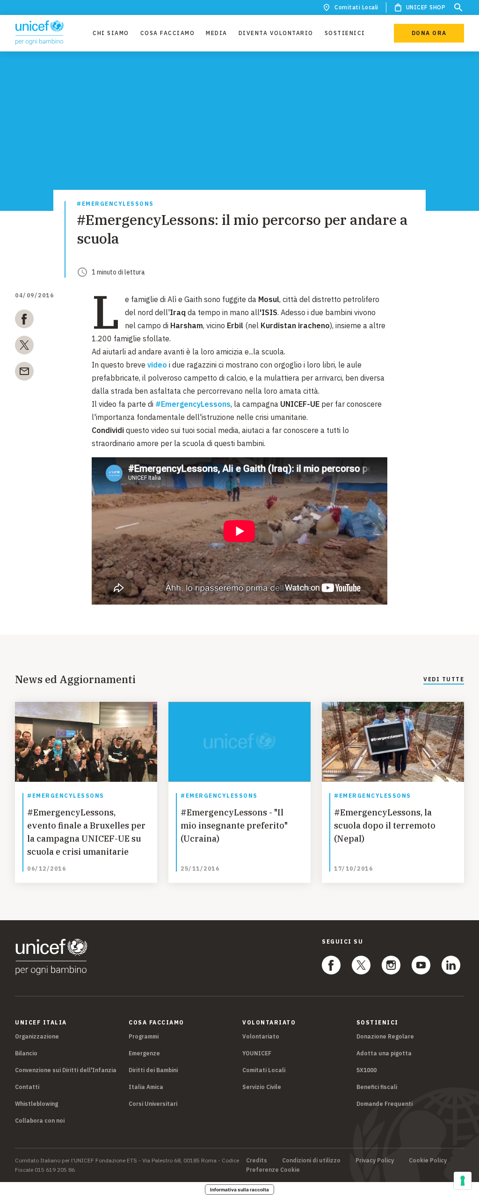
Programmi (144, 1036)
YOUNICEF (256, 1053)
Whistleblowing (36, 1103)
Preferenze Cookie (273, 1170)
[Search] (458, 7)
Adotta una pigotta (384, 1053)
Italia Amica (146, 1086)
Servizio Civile (261, 1086)
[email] (24, 373)
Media (216, 32)
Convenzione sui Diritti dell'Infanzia (65, 1070)
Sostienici (345, 32)
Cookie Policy (428, 1160)
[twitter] (24, 347)
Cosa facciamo (167, 32)
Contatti (27, 1086)
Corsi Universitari (153, 1103)
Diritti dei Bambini (153, 1070)
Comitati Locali (356, 7)
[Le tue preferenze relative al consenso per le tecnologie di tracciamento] (463, 1181)
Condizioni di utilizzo (311, 1160)
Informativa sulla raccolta (239, 1189)
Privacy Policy (375, 1160)
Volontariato (260, 1036)
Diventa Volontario (276, 32)
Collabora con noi (40, 1120)
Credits (256, 1160)
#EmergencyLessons (115, 204)
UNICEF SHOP (426, 7)
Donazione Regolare (385, 1036)
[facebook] (24, 321)
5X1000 (366, 1070)
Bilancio (26, 1053)
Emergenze (144, 1053)
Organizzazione (37, 1036)
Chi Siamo (111, 32)
